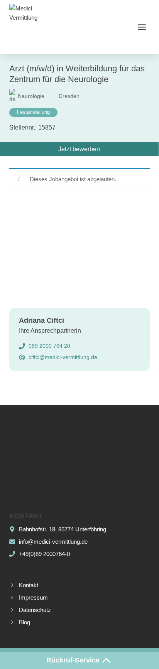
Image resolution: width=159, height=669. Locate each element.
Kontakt (28, 585)
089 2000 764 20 (49, 346)
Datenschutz (35, 610)
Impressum (33, 597)
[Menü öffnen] (142, 27)
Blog (24, 622)
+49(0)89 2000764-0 (44, 554)
